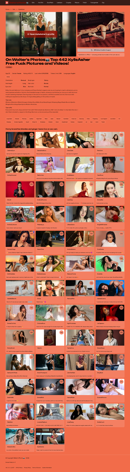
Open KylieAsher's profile (43, 34)
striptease (42, 122)
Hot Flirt (40, 2)
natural (58, 118)
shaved (17, 118)
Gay (103, 2)
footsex (72, 122)
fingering (95, 118)
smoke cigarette (18, 122)
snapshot (80, 122)
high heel (38, 118)
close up (74, 118)
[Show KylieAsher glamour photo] (43, 53)
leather (31, 118)
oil (119, 118)
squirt (27, 122)
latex (52, 118)
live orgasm (104, 118)
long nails (9, 118)
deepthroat (64, 122)
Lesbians (59, 2)
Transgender (94, 2)
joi (86, 122)
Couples (68, 2)
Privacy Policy (27, 467)
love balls (112, 118)
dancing (81, 118)
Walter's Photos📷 (17, 3)
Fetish (85, 2)
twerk (103, 122)
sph (91, 122)
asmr (97, 122)
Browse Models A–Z (11, 462)
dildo (88, 118)
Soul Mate (50, 2)
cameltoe (65, 118)
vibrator (50, 122)
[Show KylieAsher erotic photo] (38, 53)
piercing (24, 118)
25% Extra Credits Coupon (103, 50)
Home (7, 9)
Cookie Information (47, 467)
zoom (57, 122)
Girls (33, 2)
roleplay (9, 122)
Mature (77, 2)
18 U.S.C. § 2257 (10, 467)
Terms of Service (36, 467)
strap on (34, 122)
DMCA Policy (19, 467)
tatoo (46, 118)
